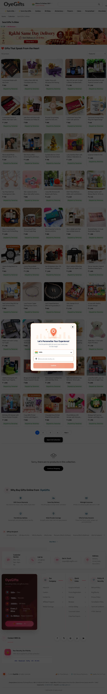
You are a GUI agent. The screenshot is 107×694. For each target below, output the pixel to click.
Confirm (53, 365)
